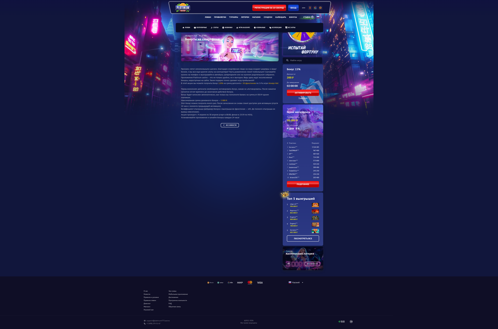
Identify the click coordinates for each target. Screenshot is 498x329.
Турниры (233, 17)
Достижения (173, 297)
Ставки (306, 17)
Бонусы (293, 17)
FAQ (170, 303)
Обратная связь (175, 307)
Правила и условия (151, 297)
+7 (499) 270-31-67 (153, 323)
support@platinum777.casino (158, 321)
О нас (146, 291)
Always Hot (273, 83)
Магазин (256, 17)
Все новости (231, 125)
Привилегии (220, 17)
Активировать (303, 92)
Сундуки (268, 17)
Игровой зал (149, 310)
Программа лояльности (178, 300)
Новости (147, 294)
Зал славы (172, 291)
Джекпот (147, 303)
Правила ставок (150, 300)
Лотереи (245, 17)
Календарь (280, 17)
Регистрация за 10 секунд (269, 7)
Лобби (208, 17)
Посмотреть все (303, 238)
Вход (293, 7)
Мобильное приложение (178, 294)
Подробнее (303, 98)
